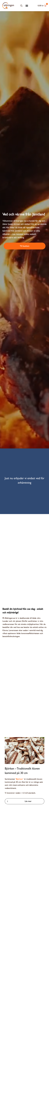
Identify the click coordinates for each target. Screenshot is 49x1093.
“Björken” (19, 778)
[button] (27, 6)
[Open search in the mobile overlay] (21, 6)
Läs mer (28, 801)
